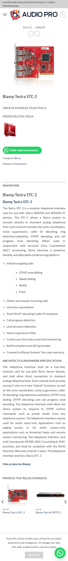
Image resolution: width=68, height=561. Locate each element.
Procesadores (20, 163)
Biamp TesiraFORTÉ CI (48, 512)
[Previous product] (37, 34)
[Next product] (31, 34)
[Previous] (3, 509)
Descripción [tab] (11, 185)
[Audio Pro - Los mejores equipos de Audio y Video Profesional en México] (33, 14)
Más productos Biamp (16, 464)
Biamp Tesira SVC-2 (14, 512)
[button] (5, 14)
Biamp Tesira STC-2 (17, 202)
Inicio (27, 27)
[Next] (65, 509)
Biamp (40, 27)
